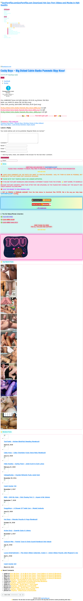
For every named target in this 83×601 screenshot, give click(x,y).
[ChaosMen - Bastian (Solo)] (9, 379)
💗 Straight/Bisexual (12, 33)
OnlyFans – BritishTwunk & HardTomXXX (22, 583)
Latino (5, 19)
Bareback (6, 10)
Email (3, 148)
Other (5, 21)
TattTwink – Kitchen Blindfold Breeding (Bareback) (21, 441)
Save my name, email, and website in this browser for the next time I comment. (27, 154)
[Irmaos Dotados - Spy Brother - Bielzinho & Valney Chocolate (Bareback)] (9, 362)
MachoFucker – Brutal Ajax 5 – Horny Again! (24, 584)
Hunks (5, 16)
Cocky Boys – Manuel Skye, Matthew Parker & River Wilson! (22, 123)
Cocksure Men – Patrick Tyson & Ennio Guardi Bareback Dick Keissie (27, 542)
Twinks (5, 36)
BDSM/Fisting (7, 13)
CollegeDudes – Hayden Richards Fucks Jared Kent (22, 475)
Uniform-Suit (7, 37)
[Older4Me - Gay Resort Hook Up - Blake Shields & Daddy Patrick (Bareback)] (9, 346)
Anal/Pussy (7, 9)
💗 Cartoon (10, 30)
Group (5, 15)
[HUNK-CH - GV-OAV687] (9, 428)
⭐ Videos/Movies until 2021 (17, 26)
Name (3, 145)
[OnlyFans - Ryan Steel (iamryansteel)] (9, 296)
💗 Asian (9, 29)
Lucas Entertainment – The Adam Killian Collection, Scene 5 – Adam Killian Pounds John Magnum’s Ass (41, 553)
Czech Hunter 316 (10, 486)
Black (5, 12)
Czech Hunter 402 (10, 564)
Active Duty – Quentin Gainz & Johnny (17, 530)
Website (3, 151)
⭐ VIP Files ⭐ (11, 27)
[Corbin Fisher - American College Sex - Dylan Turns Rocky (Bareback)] (9, 412)
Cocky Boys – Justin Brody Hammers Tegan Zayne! (18, 124)
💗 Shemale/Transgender (13, 32)
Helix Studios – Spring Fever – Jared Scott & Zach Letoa (24, 464)
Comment (4, 143)
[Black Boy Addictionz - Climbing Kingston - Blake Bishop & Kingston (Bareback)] (9, 280)
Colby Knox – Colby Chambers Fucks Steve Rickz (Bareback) (25, 453)
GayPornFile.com (45, 598)
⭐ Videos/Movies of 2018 (17, 25)
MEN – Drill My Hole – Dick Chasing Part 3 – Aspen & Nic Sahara (27, 497)
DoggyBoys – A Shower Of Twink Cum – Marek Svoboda (24, 508)
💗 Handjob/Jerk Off (12, 31)
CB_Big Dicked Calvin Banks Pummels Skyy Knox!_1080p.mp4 (20, 110)
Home (5, 8)
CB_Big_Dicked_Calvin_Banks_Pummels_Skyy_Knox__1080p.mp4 (21, 112)
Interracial (6, 18)
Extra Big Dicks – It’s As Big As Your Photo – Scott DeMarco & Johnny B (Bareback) (35, 573)
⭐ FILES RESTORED (15, 24)
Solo (5, 35)
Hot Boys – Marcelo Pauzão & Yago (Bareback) (20, 519)
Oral (5, 20)
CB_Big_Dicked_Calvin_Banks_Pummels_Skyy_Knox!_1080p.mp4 (21, 108)
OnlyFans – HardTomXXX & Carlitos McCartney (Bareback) (28, 580)
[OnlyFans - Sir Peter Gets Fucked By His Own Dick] (9, 329)
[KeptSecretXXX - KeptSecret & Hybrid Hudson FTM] (9, 395)
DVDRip (6, 14)
